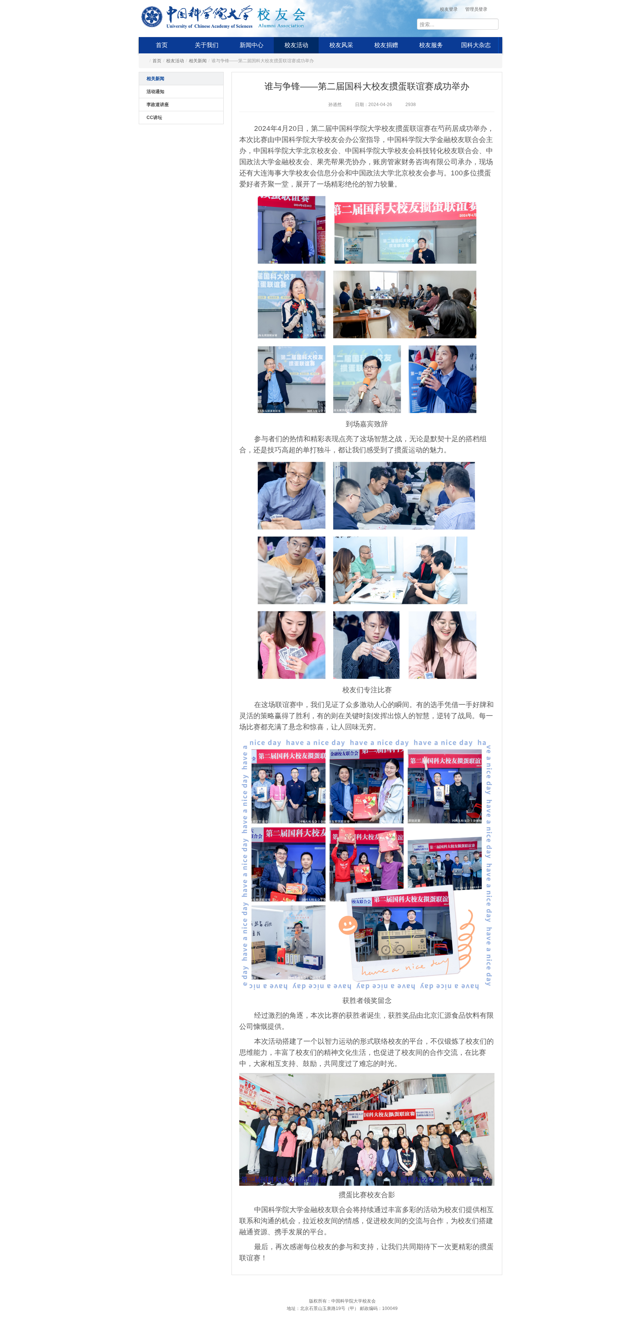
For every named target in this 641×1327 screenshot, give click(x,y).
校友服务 (431, 45)
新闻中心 (251, 45)
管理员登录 (476, 9)
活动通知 (155, 91)
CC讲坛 (154, 117)
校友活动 (296, 45)
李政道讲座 (158, 104)
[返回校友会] (281, 15)
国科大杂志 (476, 45)
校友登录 (449, 9)
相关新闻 (198, 60)
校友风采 (341, 45)
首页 (162, 45)
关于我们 (206, 45)
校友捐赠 (386, 45)
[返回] (197, 15)
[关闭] (509, 1204)
